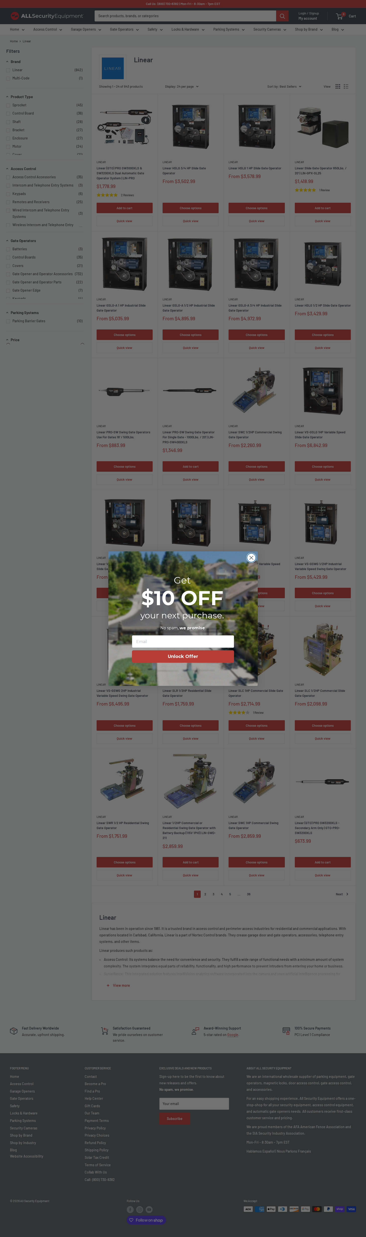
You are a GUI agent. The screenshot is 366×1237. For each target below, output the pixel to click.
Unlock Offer (183, 656)
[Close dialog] (251, 557)
